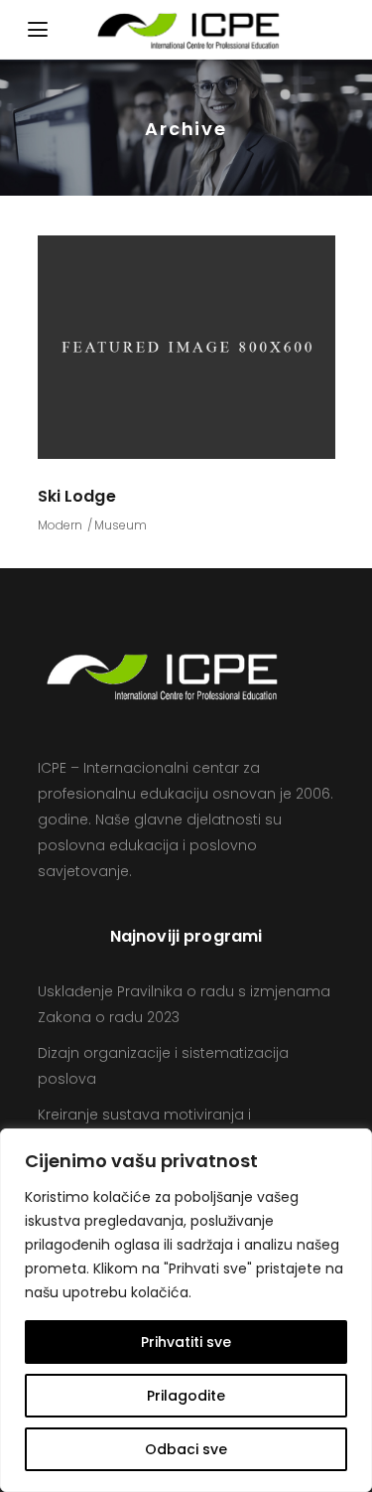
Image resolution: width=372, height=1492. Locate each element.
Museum (120, 525)
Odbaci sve (186, 1449)
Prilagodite (186, 1396)
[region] (186, 1310)
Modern (60, 525)
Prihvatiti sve (186, 1342)
